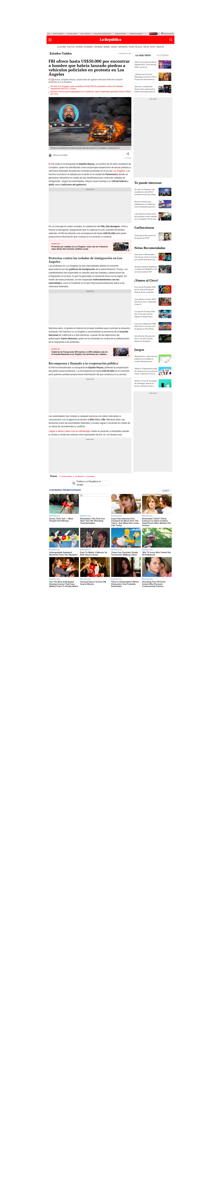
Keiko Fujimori (58, 33)
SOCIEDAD (98, 47)
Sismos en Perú (120, 33)
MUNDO (107, 47)
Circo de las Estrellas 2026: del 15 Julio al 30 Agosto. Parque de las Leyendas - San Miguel (145, 291)
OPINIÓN (79, 47)
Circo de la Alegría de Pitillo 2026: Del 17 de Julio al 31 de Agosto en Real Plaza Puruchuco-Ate (145, 327)
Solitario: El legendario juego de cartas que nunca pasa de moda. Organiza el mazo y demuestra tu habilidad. (145, 372)
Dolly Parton (85, 33)
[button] (50, 40)
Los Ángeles (79, 476)
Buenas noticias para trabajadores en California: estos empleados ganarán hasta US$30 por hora (91, 92)
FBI (52, 79)
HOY (48, 33)
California (90, 476)
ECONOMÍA (88, 47)
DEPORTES (123, 47)
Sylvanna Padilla (60, 155)
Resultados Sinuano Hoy (103, 33)
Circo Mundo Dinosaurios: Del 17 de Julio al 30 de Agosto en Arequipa (144, 338)
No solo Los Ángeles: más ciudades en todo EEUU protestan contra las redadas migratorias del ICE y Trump (87, 87)
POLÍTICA (71, 47)
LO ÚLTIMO (61, 47)
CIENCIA (114, 47)
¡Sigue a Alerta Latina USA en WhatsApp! (69, 431)
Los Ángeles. (119, 170)
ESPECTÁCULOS (135, 47)
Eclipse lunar (72, 33)
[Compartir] (127, 153)
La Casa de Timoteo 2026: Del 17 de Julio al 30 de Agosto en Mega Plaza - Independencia (144, 315)
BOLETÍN (160, 47)
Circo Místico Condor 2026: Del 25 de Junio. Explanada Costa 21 (145, 301)
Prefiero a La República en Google (89, 483)
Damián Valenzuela (136, 33)
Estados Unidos (61, 53)
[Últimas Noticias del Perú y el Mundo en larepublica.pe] (110, 40)
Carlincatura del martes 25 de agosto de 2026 (145, 236)
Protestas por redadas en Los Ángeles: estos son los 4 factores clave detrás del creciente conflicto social (79, 248)
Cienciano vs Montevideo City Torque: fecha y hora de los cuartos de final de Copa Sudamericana (145, 258)
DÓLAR (146, 47)
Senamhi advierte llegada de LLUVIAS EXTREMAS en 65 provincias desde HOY (145, 269)
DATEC (153, 47)
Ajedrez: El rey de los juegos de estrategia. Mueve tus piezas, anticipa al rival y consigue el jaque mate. (145, 384)
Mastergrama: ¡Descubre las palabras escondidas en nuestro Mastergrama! (145, 358)
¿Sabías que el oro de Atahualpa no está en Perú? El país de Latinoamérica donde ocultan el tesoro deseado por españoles (146, 79)
